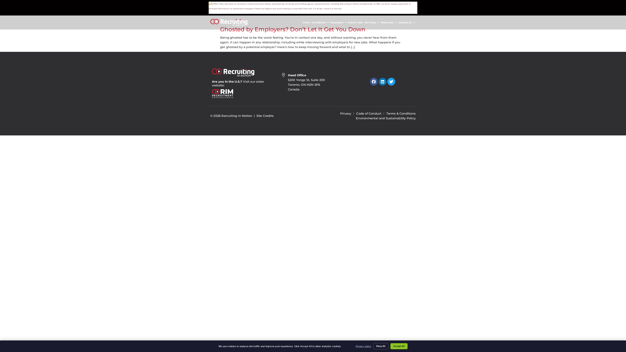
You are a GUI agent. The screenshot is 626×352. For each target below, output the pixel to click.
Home (307, 23)
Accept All (399, 346)
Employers (338, 23)
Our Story (372, 23)
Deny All (380, 346)
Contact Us (407, 23)
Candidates (321, 23)
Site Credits (265, 116)
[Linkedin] (383, 82)
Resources (389, 23)
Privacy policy (363, 346)
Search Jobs (356, 23)
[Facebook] (374, 82)
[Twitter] (391, 82)
